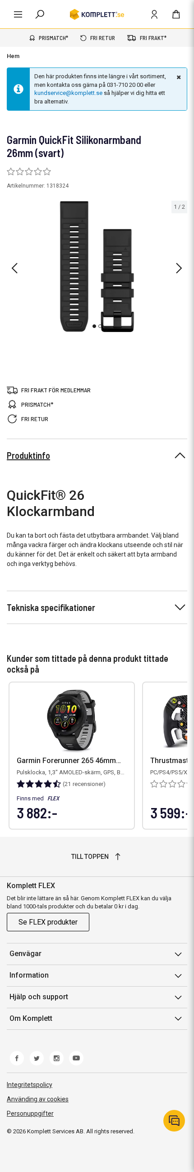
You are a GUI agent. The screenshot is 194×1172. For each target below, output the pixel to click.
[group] (97, 266)
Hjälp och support (38, 996)
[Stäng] (178, 77)
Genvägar (25, 953)
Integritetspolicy (29, 1084)
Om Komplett (30, 1018)
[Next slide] (179, 268)
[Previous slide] (14, 268)
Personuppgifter (30, 1113)
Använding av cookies (38, 1099)
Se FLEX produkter (48, 922)
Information (29, 975)
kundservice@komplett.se (68, 93)
